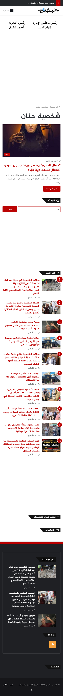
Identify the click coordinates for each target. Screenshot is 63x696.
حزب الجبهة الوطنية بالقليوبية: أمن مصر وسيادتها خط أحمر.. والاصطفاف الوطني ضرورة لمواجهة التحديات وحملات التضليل (21, 446)
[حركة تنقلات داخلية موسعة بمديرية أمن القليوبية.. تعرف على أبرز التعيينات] (51, 378)
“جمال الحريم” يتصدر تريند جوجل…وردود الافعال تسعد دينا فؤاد (31, 168)
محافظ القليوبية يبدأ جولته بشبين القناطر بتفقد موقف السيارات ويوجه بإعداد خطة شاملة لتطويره (21, 412)
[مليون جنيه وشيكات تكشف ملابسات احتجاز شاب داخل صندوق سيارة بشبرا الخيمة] (51, 327)
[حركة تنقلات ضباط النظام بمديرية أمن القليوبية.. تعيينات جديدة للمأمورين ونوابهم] (51, 343)
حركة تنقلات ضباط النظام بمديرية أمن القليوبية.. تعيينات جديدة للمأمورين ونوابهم (22, 341)
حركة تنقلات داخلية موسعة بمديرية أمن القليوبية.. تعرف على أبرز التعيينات (22, 377)
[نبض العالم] (48, 10)
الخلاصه (54, 667)
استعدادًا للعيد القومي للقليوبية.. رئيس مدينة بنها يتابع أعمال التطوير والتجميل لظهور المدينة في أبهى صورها (21, 394)
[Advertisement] (31, 68)
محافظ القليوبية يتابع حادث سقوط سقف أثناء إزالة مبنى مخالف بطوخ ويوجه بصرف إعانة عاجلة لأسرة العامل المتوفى (21, 359)
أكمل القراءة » (52, 188)
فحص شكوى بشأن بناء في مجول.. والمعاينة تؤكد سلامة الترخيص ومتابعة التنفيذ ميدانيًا (22, 428)
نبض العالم (8, 684)
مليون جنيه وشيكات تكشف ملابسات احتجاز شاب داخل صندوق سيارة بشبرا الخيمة (22, 325)
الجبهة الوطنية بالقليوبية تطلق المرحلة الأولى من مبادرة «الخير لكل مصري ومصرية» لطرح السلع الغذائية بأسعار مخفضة (21, 308)
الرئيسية (54, 106)
